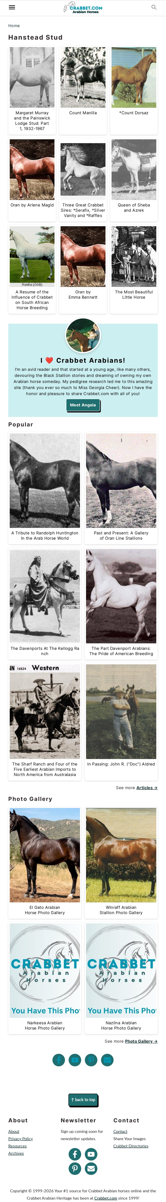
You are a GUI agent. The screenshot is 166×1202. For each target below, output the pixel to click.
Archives (16, 1153)
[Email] (107, 1060)
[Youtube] (75, 1060)
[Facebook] (58, 1060)
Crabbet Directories (130, 1146)
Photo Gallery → (141, 1041)
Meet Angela (83, 405)
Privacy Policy (20, 1139)
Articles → (147, 787)
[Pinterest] (91, 1060)
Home (14, 25)
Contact (120, 1132)
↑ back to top (83, 1100)
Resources (17, 1146)
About (13, 1132)
